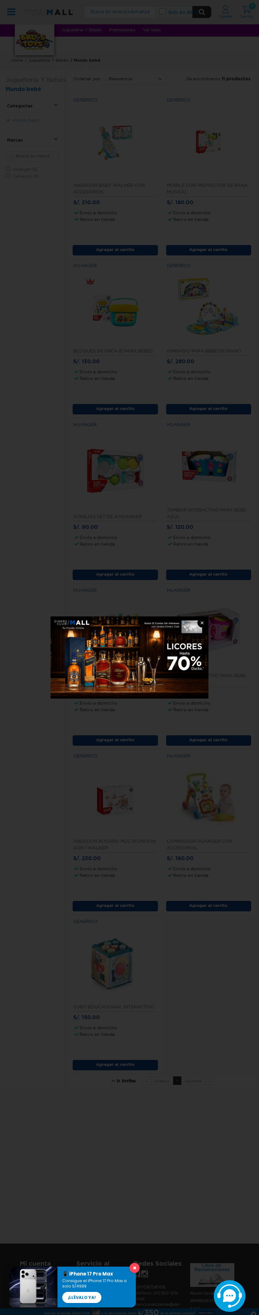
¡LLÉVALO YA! (82, 1297)
